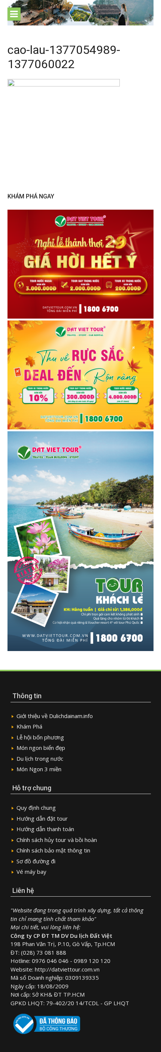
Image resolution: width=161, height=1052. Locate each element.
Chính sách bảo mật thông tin (53, 850)
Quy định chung (36, 807)
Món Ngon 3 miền (38, 769)
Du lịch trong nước (39, 758)
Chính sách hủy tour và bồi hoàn (56, 839)
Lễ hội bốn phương (40, 737)
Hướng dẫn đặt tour (42, 818)
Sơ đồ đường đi (35, 861)
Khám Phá (29, 726)
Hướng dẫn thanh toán (45, 829)
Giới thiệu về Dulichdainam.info (54, 716)
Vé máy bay (31, 871)
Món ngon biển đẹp (40, 747)
